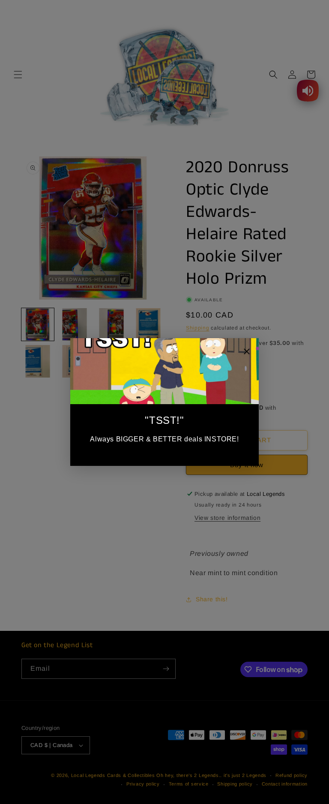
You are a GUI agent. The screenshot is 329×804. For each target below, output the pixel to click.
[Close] (246, 353)
